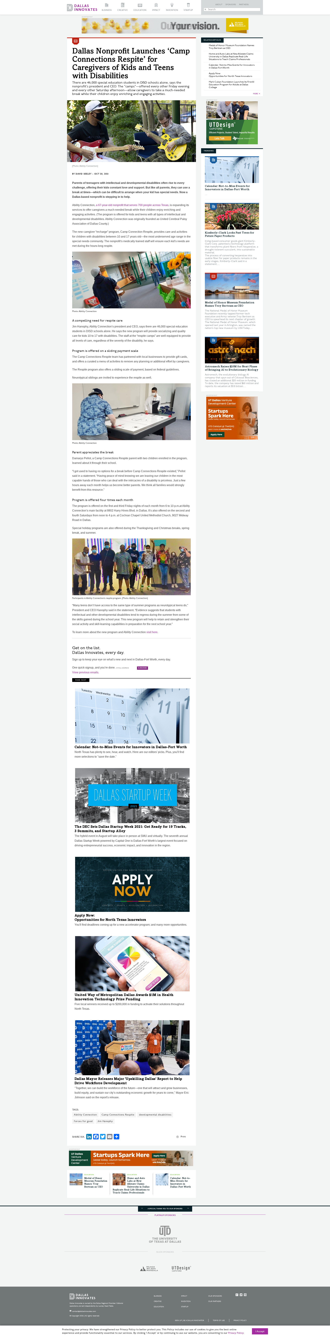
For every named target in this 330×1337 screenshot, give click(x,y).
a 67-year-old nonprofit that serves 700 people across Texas (132, 205)
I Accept (260, 1331)
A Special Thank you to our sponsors (165, 1209)
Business (107, 10)
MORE (255, 94)
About (219, 4)
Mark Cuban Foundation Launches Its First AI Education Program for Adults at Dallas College (231, 84)
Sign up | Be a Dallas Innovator (189, 1320)
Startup (188, 10)
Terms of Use (219, 1320)
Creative (122, 10)
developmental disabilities (155, 1114)
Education (140, 10)
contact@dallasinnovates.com (84, 1311)
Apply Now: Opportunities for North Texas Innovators (230, 75)
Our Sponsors (215, 1296)
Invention (172, 10)
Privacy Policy (240, 1320)
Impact (156, 10)
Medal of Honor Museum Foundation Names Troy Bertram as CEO (231, 47)
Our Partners (214, 1301)
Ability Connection (85, 1114)
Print (183, 1136)
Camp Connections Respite (118, 1114)
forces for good (83, 1121)
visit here (151, 632)
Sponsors (231, 4)
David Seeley (83, 174)
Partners (244, 4)
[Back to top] (316, 1315)
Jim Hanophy (105, 1121)
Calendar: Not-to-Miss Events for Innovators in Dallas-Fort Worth (131, 747)
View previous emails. (85, 672)
